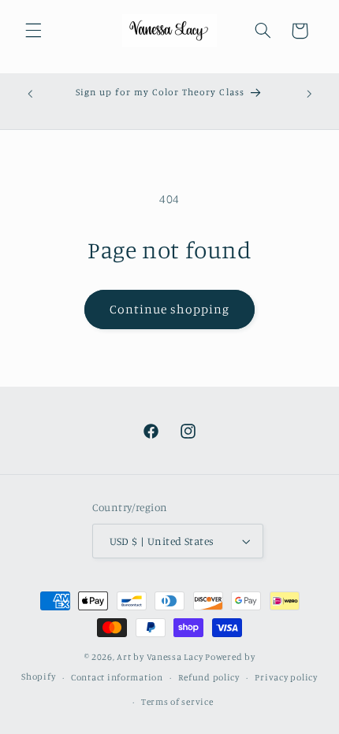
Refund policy (209, 677)
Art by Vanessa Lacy (160, 656)
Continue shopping (170, 309)
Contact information (117, 677)
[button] (33, 31)
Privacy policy (286, 677)
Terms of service (177, 701)
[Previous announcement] (30, 93)
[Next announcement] (309, 93)
